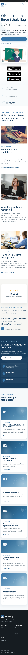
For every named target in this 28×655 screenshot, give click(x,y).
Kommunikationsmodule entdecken (10, 167)
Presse (16, 629)
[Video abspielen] (14, 55)
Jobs (15, 631)
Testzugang (3, 629)
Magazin (16, 633)
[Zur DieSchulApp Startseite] (6, 5)
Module (2, 627)
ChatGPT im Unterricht (11, 492)
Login (21, 4)
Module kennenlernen (7, 43)
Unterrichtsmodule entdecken (8, 272)
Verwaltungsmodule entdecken (9, 225)
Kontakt (2, 644)
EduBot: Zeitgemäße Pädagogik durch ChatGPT (13, 426)
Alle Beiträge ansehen (6, 404)
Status (2, 652)
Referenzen (3, 631)
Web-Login (3, 642)
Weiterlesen (6, 435)
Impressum (12, 652)
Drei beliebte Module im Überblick (11, 558)
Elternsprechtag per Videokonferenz (10, 592)
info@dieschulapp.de (22, 1)
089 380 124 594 (5, 1)
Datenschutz (7, 652)
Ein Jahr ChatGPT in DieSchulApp (9, 459)
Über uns (16, 627)
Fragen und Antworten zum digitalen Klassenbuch (12, 525)
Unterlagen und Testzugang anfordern (14, 39)
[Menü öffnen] (25, 4)
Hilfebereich (3, 640)
